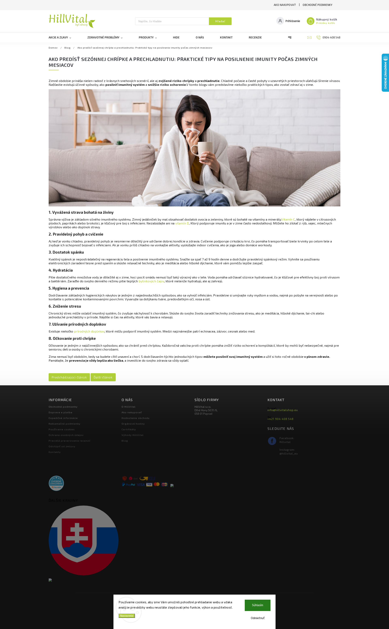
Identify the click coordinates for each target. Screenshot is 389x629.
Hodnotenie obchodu (136, 418)
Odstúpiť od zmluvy (62, 446)
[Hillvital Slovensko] (84, 541)
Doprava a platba (60, 412)
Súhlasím (257, 605)
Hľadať (220, 21)
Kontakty (55, 452)
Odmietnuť (258, 618)
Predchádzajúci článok (69, 377)
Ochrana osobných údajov (66, 435)
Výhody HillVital (133, 435)
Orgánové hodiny (133, 423)
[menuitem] (64, 37)
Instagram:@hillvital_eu (289, 451)
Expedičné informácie (63, 418)
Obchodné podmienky (317, 4)
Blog (125, 440)
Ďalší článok (103, 377)
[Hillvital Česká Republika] (84, 580)
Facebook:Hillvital (287, 440)
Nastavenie (126, 615)
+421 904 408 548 (280, 419)
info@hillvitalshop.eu (282, 410)
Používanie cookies (62, 429)
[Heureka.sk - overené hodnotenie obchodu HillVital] (56, 484)
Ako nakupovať (285, 4)
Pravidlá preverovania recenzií (69, 440)
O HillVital (129, 406)
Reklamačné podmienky (64, 423)
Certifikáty (129, 429)
